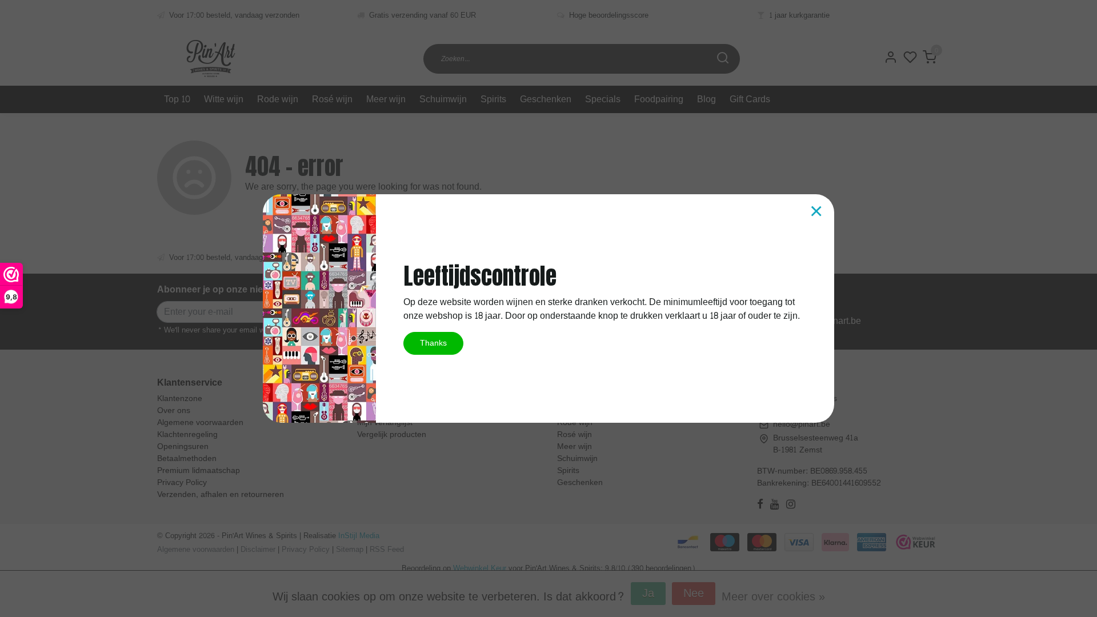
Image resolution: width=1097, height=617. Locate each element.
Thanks (433, 342)
